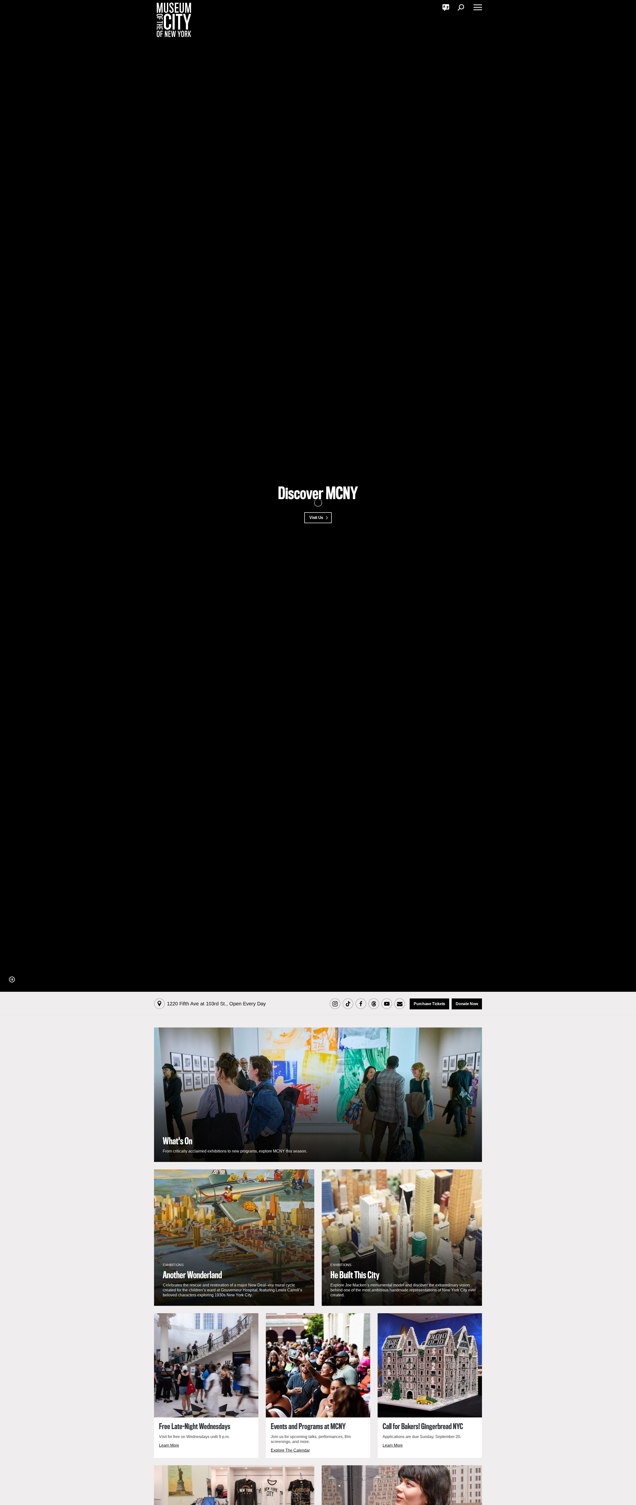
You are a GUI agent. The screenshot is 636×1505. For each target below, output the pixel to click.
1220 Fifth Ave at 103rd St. (216, 1003)
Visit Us (316, 517)
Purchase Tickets (429, 1004)
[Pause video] (11, 979)
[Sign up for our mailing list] (399, 1004)
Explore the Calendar (290, 1450)
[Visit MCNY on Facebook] (361, 1004)
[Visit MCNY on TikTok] (348, 1004)
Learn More (169, 1445)
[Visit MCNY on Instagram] (335, 1004)
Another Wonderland (192, 1275)
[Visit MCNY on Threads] (373, 1004)
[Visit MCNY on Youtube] (386, 1004)
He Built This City (355, 1275)
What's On (177, 1141)
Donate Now (467, 1004)
